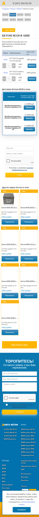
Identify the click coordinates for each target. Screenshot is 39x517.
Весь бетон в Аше (19, 345)
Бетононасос (26, 474)
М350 (13, 19)
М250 (28, 14)
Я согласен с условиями (21, 169)
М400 (20, 19)
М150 (13, 14)
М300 (5, 19)
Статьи (24, 486)
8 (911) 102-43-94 (10, 436)
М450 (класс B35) (27, 452)
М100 (5, 14)
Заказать (29, 107)
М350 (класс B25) (27, 445)
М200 (20, 14)
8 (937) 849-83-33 (10, 432)
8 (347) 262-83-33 (22, 3)
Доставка (24, 477)
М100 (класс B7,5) (28, 429)
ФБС (23, 469)
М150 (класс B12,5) (28, 432)
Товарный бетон (27, 455)
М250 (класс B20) (27, 439)
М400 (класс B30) (27, 449)
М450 (28, 19)
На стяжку (6, 488)
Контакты (24, 480)
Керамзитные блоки (29, 466)
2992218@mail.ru (10, 439)
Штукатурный (7, 485)
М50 (3, 481)
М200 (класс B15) (27, 436)
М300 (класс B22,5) (28, 442)
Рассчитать (10, 222)
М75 (3, 478)
